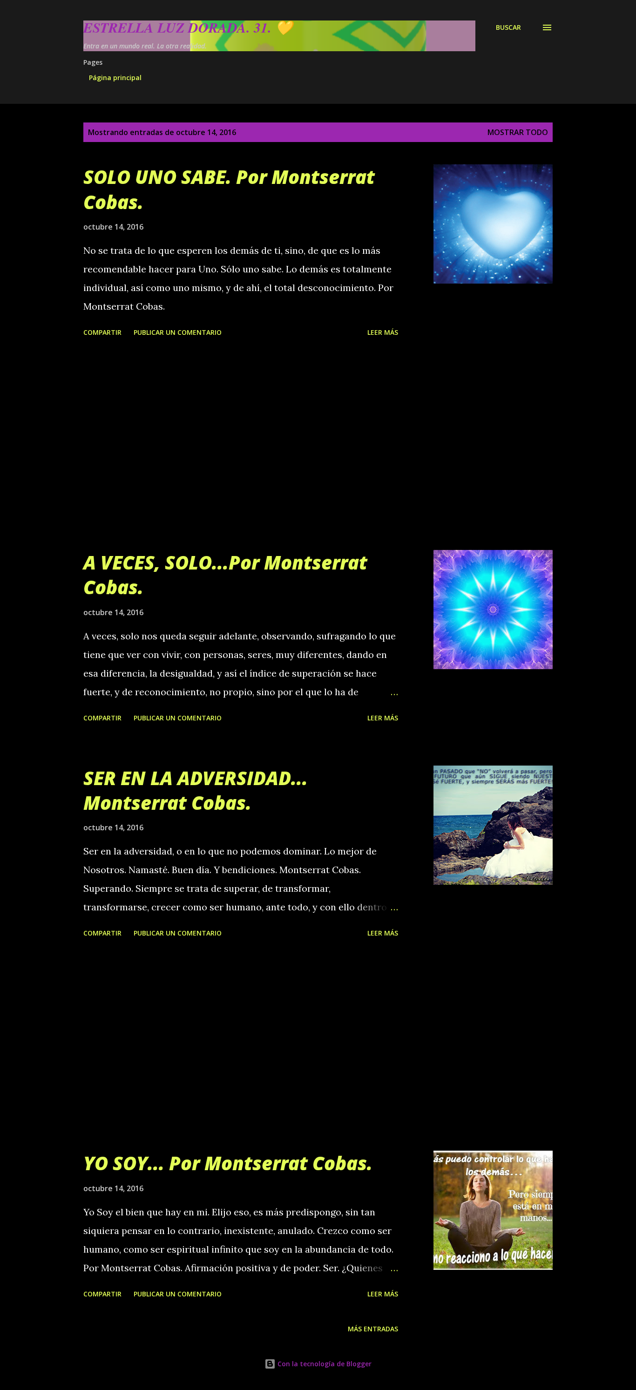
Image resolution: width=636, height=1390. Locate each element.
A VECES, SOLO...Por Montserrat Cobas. (225, 574)
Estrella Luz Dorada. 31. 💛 (187, 27)
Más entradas (373, 1328)
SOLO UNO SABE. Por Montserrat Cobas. (229, 189)
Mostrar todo (517, 132)
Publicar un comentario (178, 332)
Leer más (382, 332)
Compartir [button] (102, 332)
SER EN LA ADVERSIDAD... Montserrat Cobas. (195, 790)
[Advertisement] (240, 445)
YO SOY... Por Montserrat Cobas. (227, 1163)
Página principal (115, 77)
